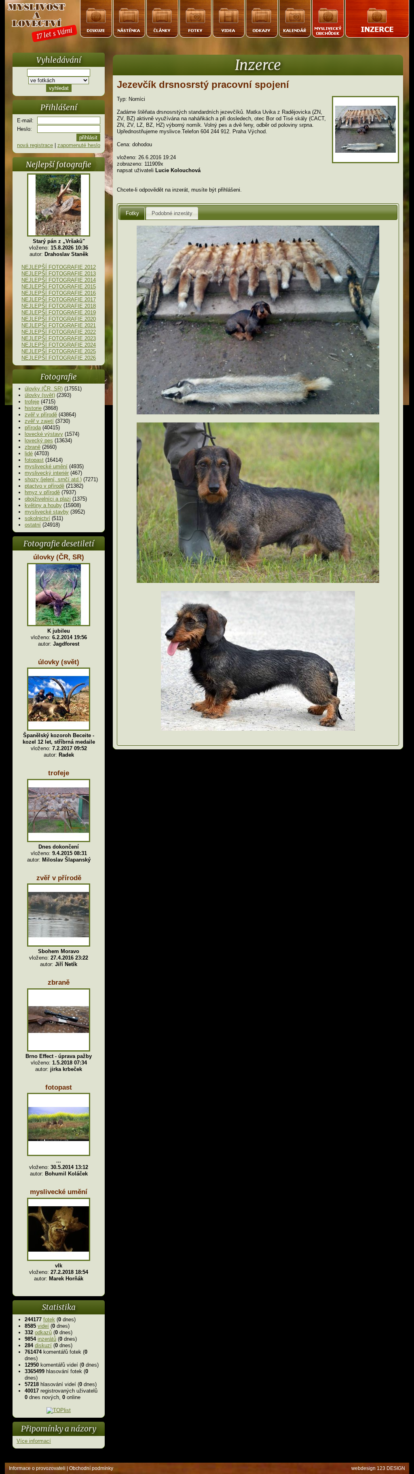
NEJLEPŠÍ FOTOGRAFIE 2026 (58, 358)
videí (43, 1326)
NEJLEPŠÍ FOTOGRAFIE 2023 (58, 338)
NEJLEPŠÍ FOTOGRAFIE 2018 (58, 306)
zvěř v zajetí (39, 421)
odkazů (43, 1332)
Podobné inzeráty (172, 213)
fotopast (34, 460)
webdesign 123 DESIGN (378, 1468)
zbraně (32, 447)
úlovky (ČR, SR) (44, 389)
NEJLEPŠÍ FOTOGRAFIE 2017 (58, 300)
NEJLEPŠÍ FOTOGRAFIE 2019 (58, 312)
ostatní (33, 525)
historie (33, 408)
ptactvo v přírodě (44, 486)
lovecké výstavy (44, 434)
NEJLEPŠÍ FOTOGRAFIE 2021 (58, 325)
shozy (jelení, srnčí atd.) (53, 479)
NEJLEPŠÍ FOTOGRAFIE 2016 (58, 293)
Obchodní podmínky (91, 1468)
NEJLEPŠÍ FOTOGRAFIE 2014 (58, 280)
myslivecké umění (46, 466)
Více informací (34, 1441)
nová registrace (35, 145)
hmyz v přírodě (42, 492)
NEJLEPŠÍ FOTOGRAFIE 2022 (58, 332)
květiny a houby (43, 505)
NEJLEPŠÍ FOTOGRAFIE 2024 (58, 345)
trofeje (32, 402)
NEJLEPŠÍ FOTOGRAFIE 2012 (58, 267)
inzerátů (47, 1339)
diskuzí (43, 1345)
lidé (29, 453)
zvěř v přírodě (41, 415)
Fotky (132, 213)
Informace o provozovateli (37, 1468)
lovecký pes (39, 440)
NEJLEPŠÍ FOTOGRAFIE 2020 (58, 319)
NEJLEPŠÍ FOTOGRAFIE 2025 (58, 351)
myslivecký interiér (47, 473)
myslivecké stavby (47, 512)
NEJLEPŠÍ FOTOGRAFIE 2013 (58, 274)
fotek (49, 1319)
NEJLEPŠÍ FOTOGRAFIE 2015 (58, 287)
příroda (33, 427)
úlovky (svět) (40, 395)
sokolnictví (37, 518)
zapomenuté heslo (78, 145)
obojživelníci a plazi (48, 499)
